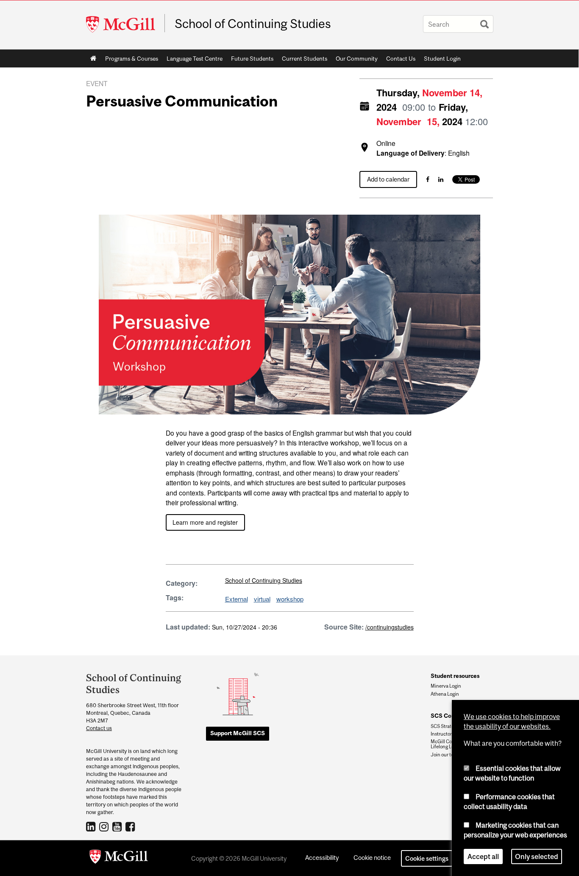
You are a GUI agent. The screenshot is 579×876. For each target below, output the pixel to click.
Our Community (354, 60)
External (236, 598)
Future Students (250, 60)
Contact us (99, 728)
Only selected (536, 856)
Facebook (131, 826)
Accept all (483, 856)
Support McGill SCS (237, 733)
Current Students (302, 60)
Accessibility (322, 857)
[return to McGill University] (118, 858)
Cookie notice (372, 857)
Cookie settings (426, 858)
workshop (289, 598)
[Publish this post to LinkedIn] (440, 179)
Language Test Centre (192, 60)
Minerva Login (446, 685)
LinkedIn (91, 826)
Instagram (105, 826)
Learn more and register (205, 522)
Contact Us (400, 58)
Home (93, 58)
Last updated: (188, 627)
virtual (262, 598)
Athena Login (445, 694)
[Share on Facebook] (427, 179)
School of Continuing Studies (253, 23)
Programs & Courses (129, 60)
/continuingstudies (389, 627)
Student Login (442, 58)
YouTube (118, 826)
